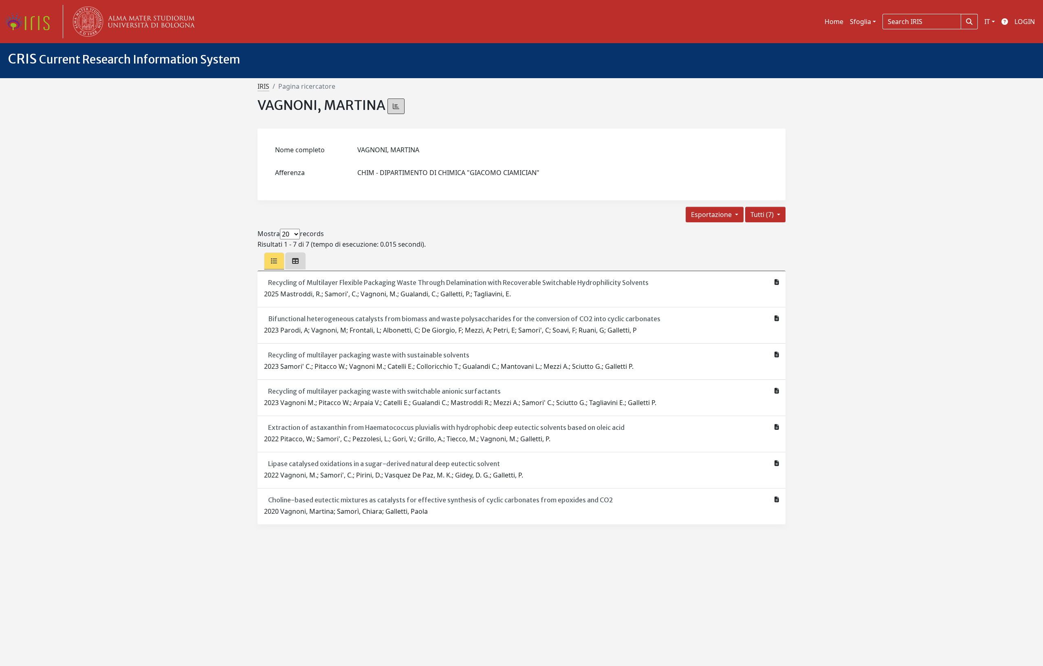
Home (834, 21)
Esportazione (712, 214)
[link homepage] (30, 21)
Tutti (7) (762, 214)
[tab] (274, 260)
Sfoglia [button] (860, 21)
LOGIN (1024, 21)
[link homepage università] (132, 21)
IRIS (263, 86)
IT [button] (987, 21)
